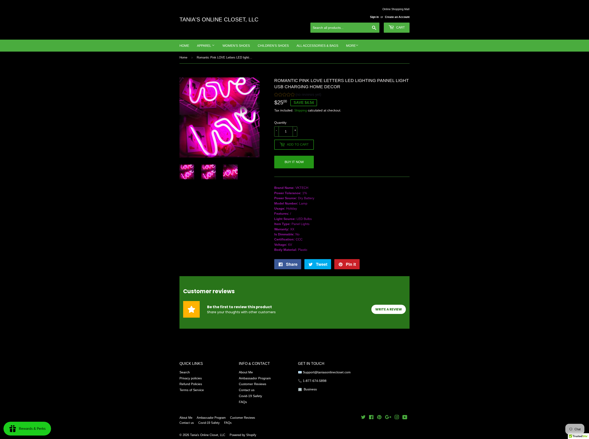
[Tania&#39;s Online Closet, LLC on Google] (388, 418)
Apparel (204, 45)
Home (184, 45)
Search (184, 372)
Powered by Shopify (243, 435)
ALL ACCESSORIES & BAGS (317, 45)
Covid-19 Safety (250, 396)
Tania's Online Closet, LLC (218, 20)
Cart (400, 27)
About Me (246, 372)
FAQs (243, 402)
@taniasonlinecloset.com (333, 372)
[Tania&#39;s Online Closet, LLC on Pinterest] (379, 418)
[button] (297, 95)
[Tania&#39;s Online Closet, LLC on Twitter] (363, 418)
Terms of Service (191, 390)
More (351, 45)
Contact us (246, 390)
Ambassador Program (255, 378)
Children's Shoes (273, 45)
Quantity (280, 122)
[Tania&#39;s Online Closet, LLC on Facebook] (371, 418)
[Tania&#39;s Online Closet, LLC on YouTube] (404, 418)
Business (310, 389)
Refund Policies (190, 384)
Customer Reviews (252, 384)
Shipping (300, 110)
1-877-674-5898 (314, 381)
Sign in (374, 17)
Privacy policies (190, 378)
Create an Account (397, 17)
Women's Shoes (236, 45)
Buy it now (294, 162)
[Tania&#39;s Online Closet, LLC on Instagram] (397, 418)
